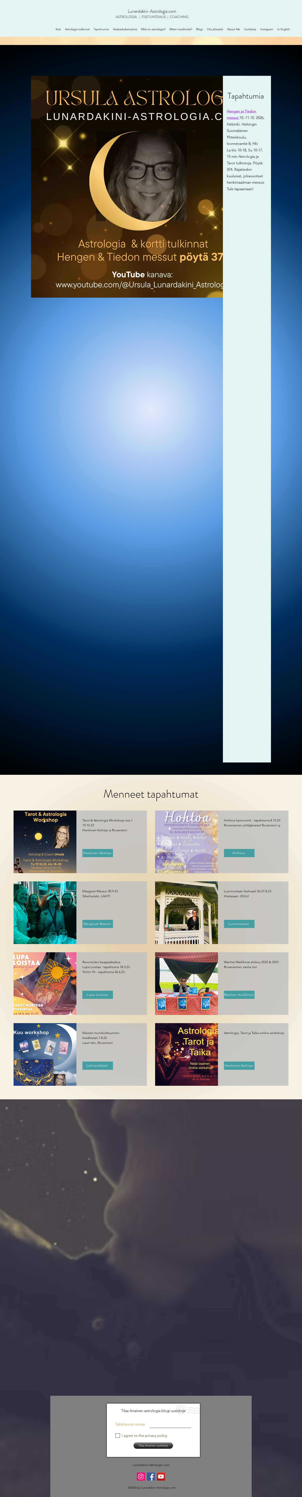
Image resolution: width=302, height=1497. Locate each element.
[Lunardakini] (151, 1477)
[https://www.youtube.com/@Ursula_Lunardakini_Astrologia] (161, 1477)
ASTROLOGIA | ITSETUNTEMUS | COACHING (152, 16)
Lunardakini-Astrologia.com (152, 11)
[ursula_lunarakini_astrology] (141, 1477)
